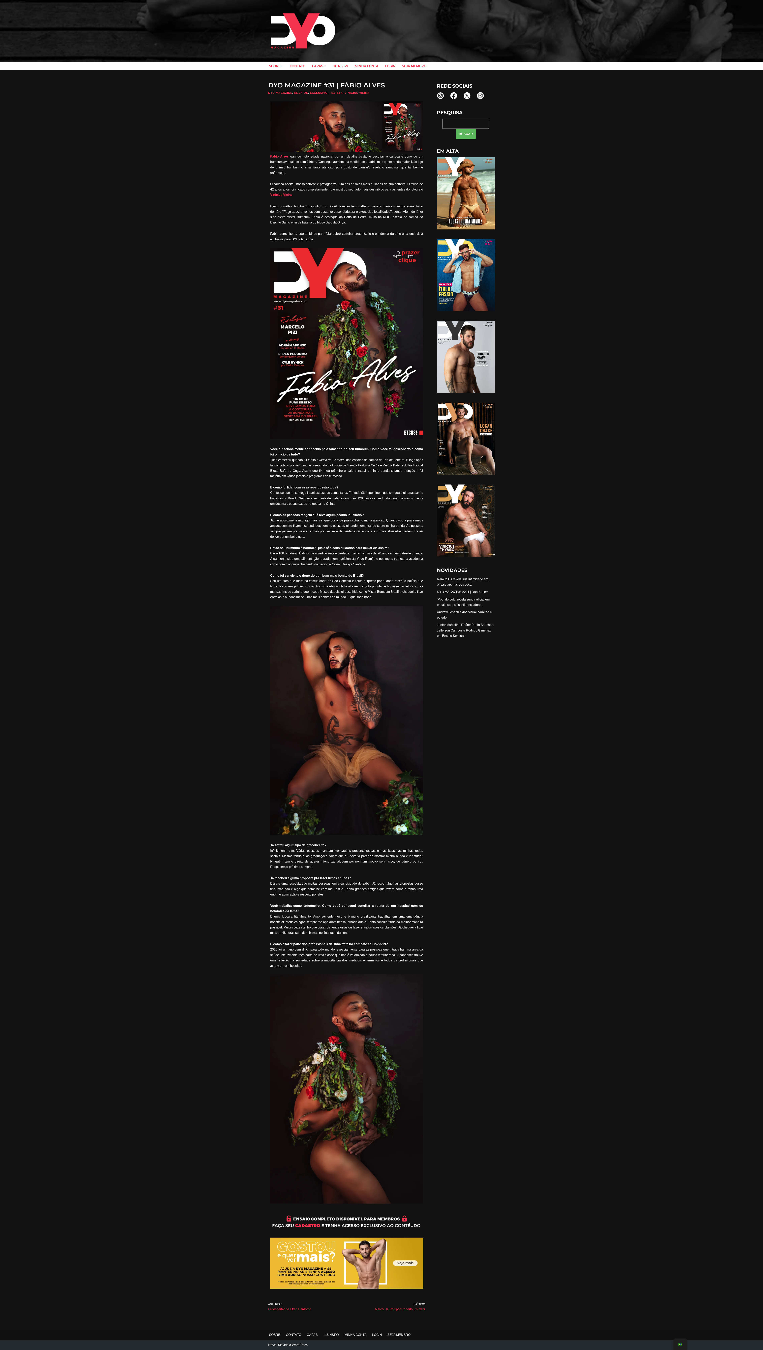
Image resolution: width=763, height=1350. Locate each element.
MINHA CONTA (366, 66)
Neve (272, 1345)
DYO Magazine (280, 92)
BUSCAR (466, 134)
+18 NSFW (340, 66)
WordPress (300, 1345)
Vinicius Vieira (357, 92)
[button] (282, 66)
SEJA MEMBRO (414, 66)
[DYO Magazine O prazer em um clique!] (303, 31)
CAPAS (312, 1334)
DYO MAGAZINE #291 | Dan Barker (462, 592)
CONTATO (297, 66)
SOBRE (274, 1334)
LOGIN (390, 66)
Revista (336, 92)
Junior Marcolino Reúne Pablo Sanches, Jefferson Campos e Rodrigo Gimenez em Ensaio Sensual (465, 630)
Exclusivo (319, 92)
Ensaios (301, 92)
